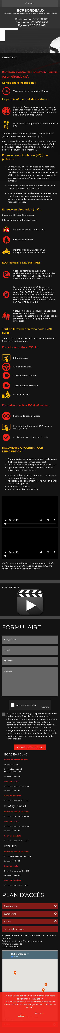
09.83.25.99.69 (36, 25)
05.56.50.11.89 (40, 19)
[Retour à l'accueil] (30, 11)
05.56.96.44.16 (39, 22)
